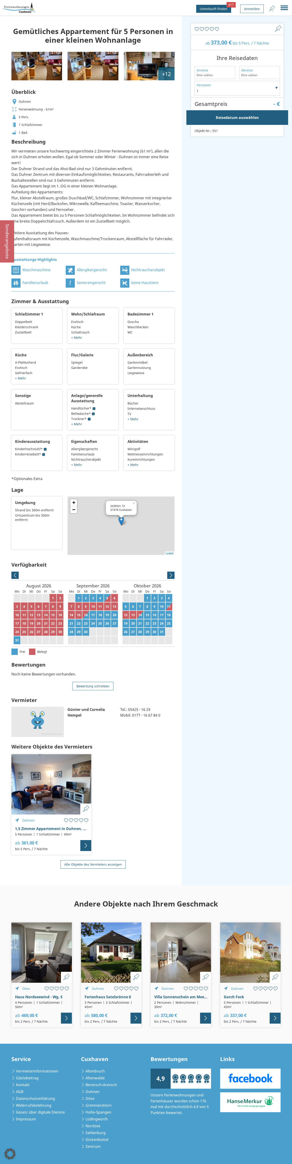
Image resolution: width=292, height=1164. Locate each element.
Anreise (202, 70)
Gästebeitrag (27, 1077)
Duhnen (92, 1091)
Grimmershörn (99, 1105)
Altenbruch (95, 1071)
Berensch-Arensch (101, 1084)
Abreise (247, 70)
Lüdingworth (97, 1119)
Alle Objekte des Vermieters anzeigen (93, 864)
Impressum (26, 1119)
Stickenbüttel (97, 1139)
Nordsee (93, 1125)
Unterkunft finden (215, 8)
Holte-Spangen (98, 1112)
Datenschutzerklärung (35, 1098)
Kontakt (23, 1084)
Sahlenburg (96, 1132)
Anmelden (252, 9)
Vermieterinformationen (37, 1071)
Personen (204, 85)
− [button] (73, 509)
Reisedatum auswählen (237, 117)
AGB (19, 1091)
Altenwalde (95, 1077)
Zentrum (93, 1146)
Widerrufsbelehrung (33, 1105)
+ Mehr (76, 337)
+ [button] (73, 502)
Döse (90, 1098)
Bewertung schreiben (93, 686)
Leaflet (169, 553)
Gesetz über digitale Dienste (40, 1112)
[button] (10, 1154)
